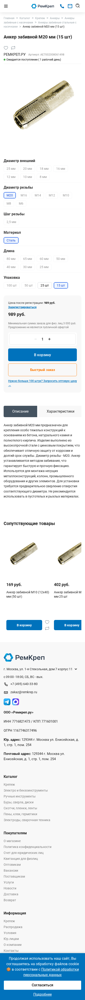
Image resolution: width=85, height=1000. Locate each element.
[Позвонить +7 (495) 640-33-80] (62, 6)
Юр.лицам (11, 939)
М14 (38, 195)
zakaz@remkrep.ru (23, 692)
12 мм (11, 177)
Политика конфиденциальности (27, 847)
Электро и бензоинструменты (26, 790)
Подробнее (42, 994)
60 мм (44, 259)
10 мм (27, 177)
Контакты (11, 950)
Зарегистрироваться (22, 307)
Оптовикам (12, 864)
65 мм (27, 259)
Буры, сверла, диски (19, 802)
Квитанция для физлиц (21, 858)
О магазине (12, 841)
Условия (10, 933)
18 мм (44, 168)
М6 (21, 203)
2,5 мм (11, 222)
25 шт (45, 285)
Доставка (11, 894)
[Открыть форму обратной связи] (70, 6)
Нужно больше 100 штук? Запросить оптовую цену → (42, 383)
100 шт (12, 285)
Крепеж (9, 784)
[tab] (20, 411)
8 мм (43, 177)
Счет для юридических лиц (24, 853)
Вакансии (11, 870)
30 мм (27, 267)
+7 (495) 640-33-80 (24, 684)
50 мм (60, 259)
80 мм (11, 259)
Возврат (10, 900)
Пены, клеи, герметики (20, 814)
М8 (9, 203)
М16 (24, 195)
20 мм (27, 168)
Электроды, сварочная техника (27, 820)
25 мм (11, 168)
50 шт (28, 285)
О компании (13, 945)
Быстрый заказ (42, 370)
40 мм (11, 267)
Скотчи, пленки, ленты (20, 808)
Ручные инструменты (20, 796)
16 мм (60, 168)
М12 (52, 195)
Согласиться (42, 985)
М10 (66, 195)
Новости (10, 888)
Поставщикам (14, 876)
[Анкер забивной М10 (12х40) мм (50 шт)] (23, 554)
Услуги (9, 882)
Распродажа (13, 927)
